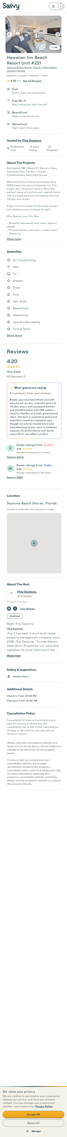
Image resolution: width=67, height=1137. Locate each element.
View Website (27, 608)
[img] (24, 376)
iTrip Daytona (31, 140)
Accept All (33, 1114)
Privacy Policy (44, 1106)
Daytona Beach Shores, (19, 67)
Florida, (37, 67)
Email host (15, 616)
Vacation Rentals (16, 70)
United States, (49, 67)
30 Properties (24, 595)
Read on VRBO (15, 477)
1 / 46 (54, 47)
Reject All (33, 1123)
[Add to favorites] (56, 20)
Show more (14, 239)
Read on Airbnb (15, 457)
